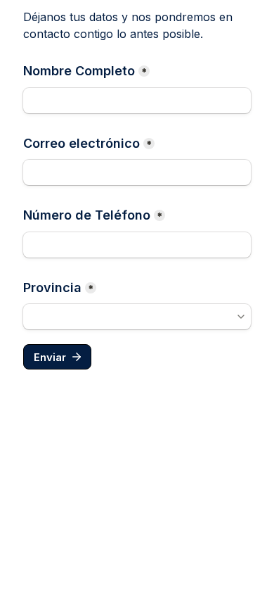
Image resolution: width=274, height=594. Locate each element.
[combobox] (137, 316)
